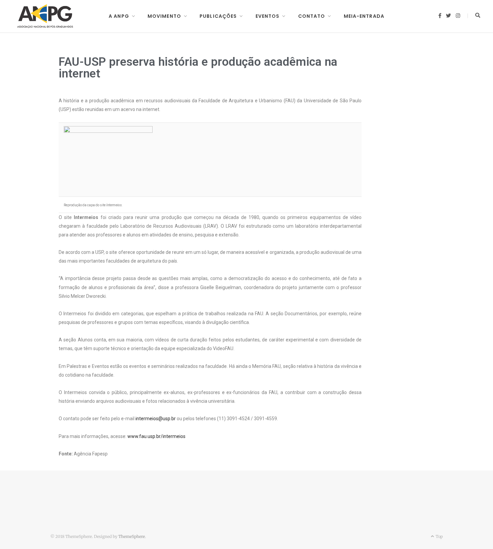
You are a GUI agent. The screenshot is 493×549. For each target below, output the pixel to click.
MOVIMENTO (164, 16)
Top (439, 536)
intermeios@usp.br (155, 418)
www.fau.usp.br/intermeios (156, 436)
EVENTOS (268, 16)
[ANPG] (45, 16)
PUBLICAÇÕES (218, 16)
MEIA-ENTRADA (364, 16)
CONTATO (311, 16)
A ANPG (119, 16)
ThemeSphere (131, 536)
